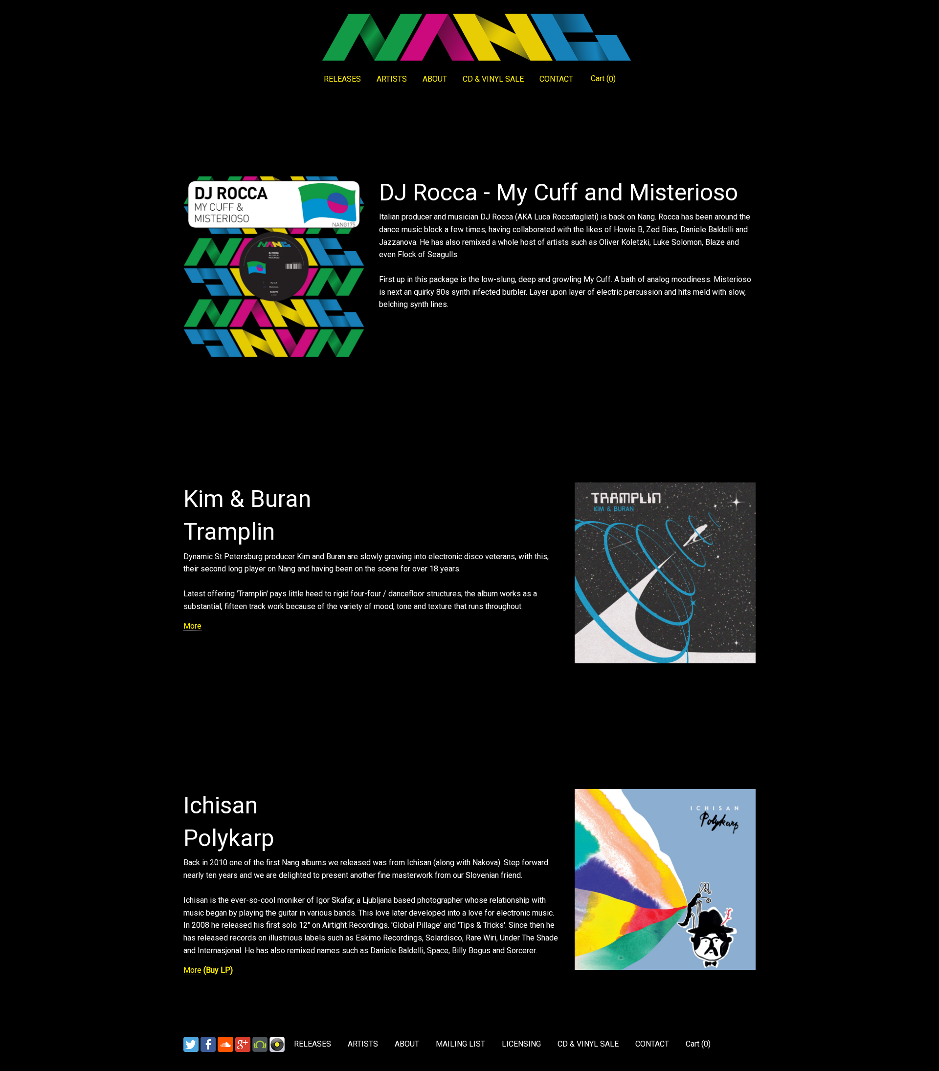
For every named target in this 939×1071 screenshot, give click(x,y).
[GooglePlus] (242, 1044)
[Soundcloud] (225, 1044)
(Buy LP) (218, 970)
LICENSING (521, 1044)
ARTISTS (392, 79)
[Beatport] (260, 1044)
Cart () (603, 79)
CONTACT (556, 79)
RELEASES (342, 79)
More (192, 626)
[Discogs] (277, 1044)
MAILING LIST (460, 1044)
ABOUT (435, 79)
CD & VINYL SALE (493, 79)
